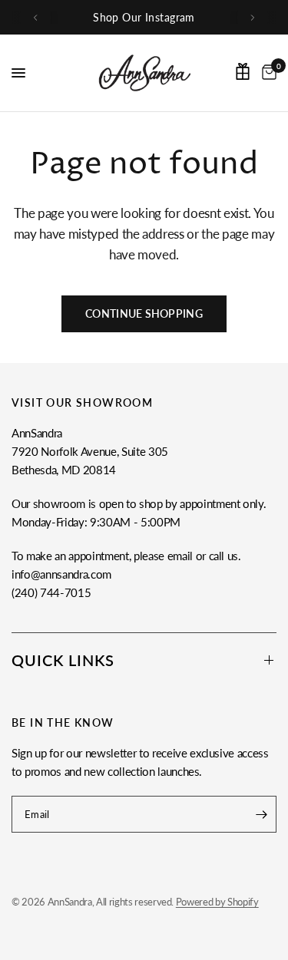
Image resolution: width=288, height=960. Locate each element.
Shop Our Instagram (144, 17)
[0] (266, 73)
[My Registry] (243, 71)
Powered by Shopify (217, 902)
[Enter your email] (261, 814)
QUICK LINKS (63, 660)
